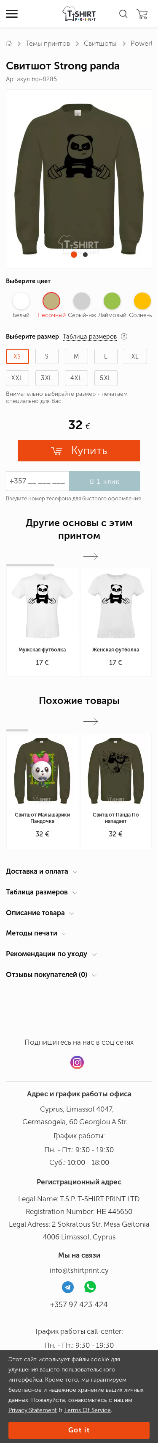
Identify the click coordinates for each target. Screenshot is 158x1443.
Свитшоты (100, 43)
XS (17, 356)
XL (135, 356)
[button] (74, 254)
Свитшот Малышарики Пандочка (42, 818)
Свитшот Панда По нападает (116, 818)
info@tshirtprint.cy (79, 1270)
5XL (106, 378)
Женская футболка (115, 650)
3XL (47, 378)
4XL (76, 378)
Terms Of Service (87, 1410)
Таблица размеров (37, 892)
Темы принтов (48, 43)
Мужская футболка (42, 650)
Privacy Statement (32, 1410)
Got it (79, 1430)
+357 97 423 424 (79, 1304)
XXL (17, 378)
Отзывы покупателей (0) (46, 974)
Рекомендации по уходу (46, 953)
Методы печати (31, 933)
